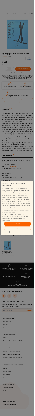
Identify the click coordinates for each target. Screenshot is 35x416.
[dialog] (17, 208)
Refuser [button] (17, 228)
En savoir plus (14, 220)
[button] (17, 232)
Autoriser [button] (17, 224)
